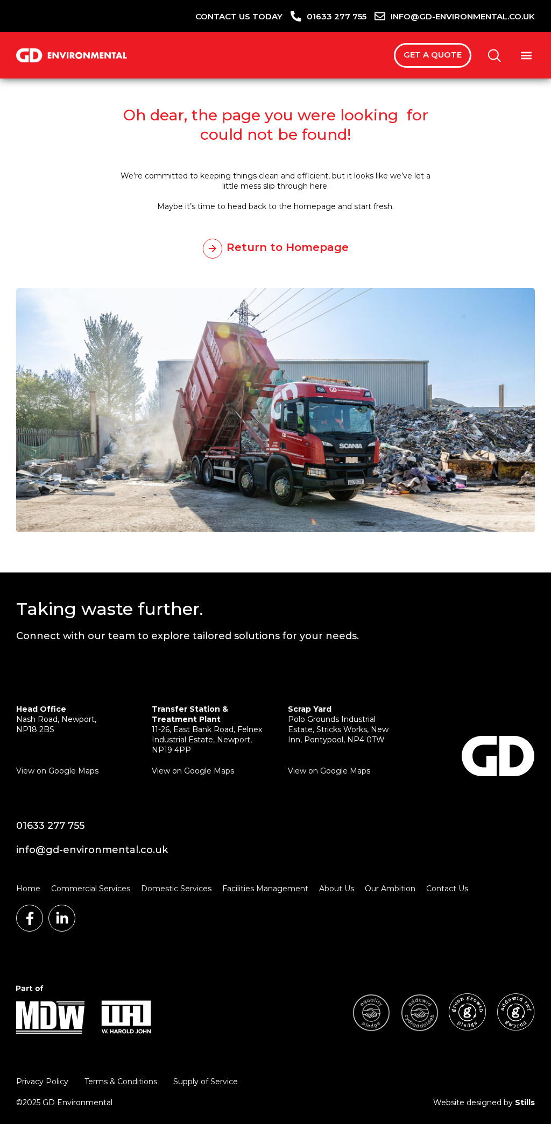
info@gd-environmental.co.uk (92, 850)
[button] (526, 56)
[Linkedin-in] (61, 918)
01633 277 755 (50, 826)
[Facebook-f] (29, 918)
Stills (525, 1102)
